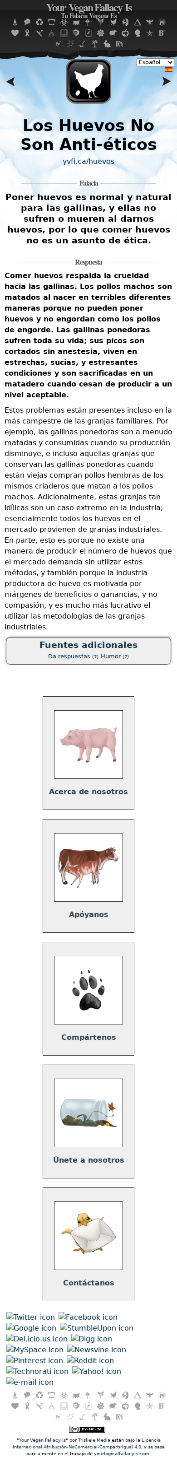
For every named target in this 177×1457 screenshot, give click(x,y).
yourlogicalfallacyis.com (121, 1453)
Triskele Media (94, 1440)
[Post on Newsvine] (96, 1349)
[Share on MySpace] (35, 1349)
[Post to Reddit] (90, 1360)
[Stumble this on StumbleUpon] (96, 1328)
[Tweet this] (30, 1317)
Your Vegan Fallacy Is (88, 11)
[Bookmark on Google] (31, 1328)
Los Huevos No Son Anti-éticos (88, 135)
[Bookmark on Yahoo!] (96, 1371)
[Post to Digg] (91, 1339)
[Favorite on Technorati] (37, 1371)
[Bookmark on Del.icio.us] (37, 1339)
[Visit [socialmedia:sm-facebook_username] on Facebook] (88, 1317)
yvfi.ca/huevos (88, 161)
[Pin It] (34, 1360)
